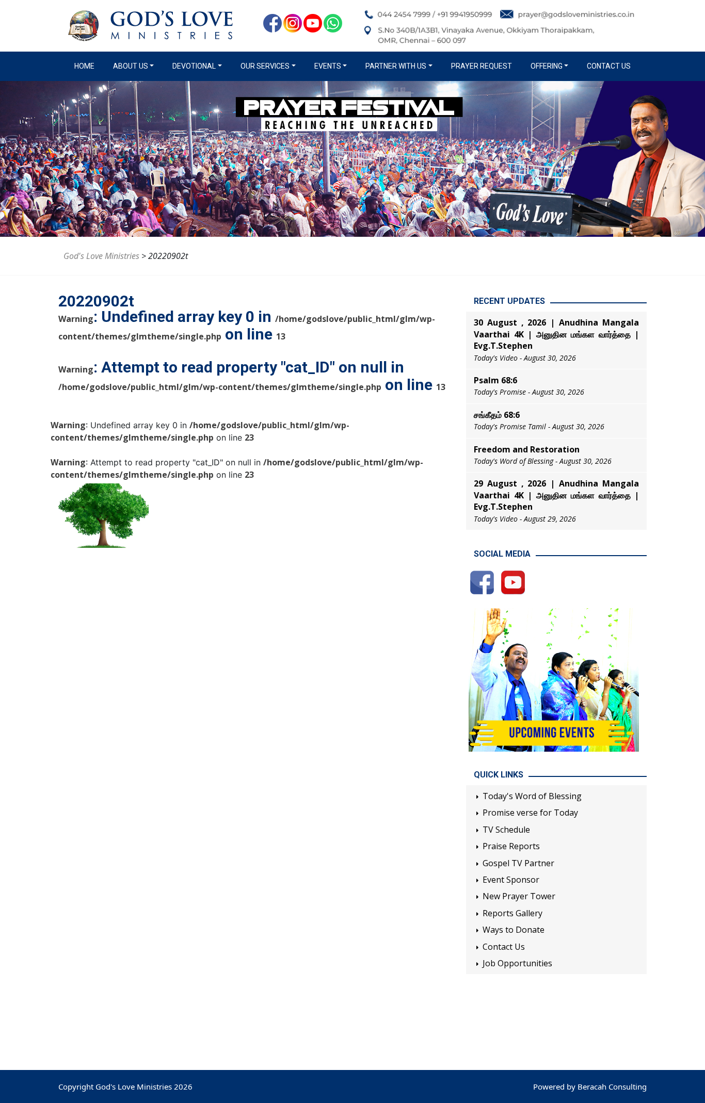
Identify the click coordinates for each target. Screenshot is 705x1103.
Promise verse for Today (530, 812)
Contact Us (609, 66)
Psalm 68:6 (495, 380)
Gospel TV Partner (518, 863)
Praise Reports (511, 846)
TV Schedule (506, 829)
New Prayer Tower (519, 896)
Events (327, 66)
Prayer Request (481, 66)
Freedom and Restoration (527, 449)
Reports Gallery (512, 913)
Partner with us (395, 66)
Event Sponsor (511, 879)
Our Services (265, 66)
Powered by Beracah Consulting (590, 1086)
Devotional (194, 66)
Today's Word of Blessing (532, 796)
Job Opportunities (517, 963)
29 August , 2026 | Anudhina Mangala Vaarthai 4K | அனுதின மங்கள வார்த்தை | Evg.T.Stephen (556, 495)
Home (86, 66)
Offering (547, 66)
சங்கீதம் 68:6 (497, 414)
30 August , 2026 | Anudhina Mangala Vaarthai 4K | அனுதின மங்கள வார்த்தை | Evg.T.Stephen (556, 334)
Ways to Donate (513, 929)
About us (130, 66)
